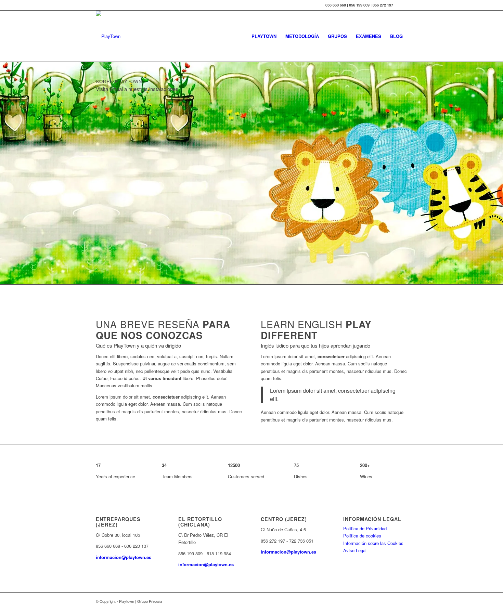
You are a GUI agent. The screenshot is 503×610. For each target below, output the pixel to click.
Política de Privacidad (365, 528)
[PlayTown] (108, 36)
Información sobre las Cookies (373, 543)
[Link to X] (402, 5)
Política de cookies (362, 535)
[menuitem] (264, 36)
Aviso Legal (354, 550)
